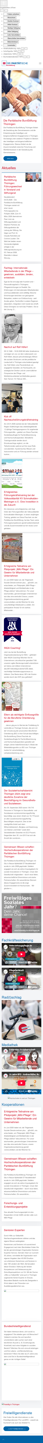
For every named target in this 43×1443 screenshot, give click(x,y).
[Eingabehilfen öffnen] (3, 3)
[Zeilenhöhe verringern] (18, 54)
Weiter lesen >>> (21, 1023)
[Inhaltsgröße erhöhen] (25, 48)
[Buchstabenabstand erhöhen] (28, 57)
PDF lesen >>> (21, 1098)
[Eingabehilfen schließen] (6, 10)
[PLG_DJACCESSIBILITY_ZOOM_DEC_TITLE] (22, 48)
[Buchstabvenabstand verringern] (24, 57)
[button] (40, 63)
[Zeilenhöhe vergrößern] (21, 54)
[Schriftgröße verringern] (19, 51)
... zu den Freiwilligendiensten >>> (16, 1429)
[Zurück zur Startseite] (15, 63)
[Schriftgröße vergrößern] (22, 51)
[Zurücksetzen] (2, 10)
